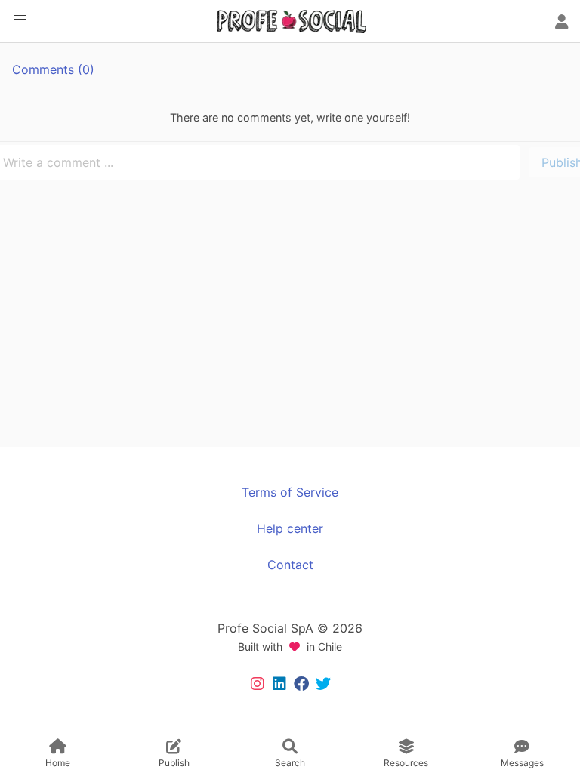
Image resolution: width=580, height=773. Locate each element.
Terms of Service (290, 492)
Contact (290, 564)
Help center (290, 528)
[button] (19, 19)
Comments (53, 69)
